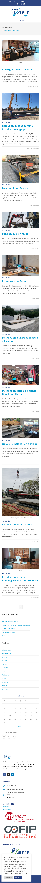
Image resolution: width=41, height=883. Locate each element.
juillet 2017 (5, 689)
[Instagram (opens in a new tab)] (20, 4)
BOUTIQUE (6, 807)
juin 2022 (4, 661)
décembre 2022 (6, 650)
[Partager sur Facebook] (9, 737)
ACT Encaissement (14, 2)
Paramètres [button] (8, 877)
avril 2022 (5, 668)
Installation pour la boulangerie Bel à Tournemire (20, 579)
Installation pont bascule (17, 524)
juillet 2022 (5, 657)
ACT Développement (26, 2)
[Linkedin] (12, 774)
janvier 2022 (5, 678)
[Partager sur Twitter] (4, 737)
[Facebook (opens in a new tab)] (17, 4)
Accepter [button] (18, 877)
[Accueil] (2, 30)
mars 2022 (5, 671)
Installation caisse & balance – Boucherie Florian (20, 392)
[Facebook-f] (4, 774)
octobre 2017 (6, 686)
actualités (6, 66)
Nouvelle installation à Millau (20, 443)
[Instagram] (8, 774)
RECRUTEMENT (7, 809)
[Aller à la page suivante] (36, 607)
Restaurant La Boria (14, 281)
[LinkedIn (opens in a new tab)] (23, 4)
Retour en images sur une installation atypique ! (17, 127)
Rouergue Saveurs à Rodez (18, 69)
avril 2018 (5, 682)
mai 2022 (4, 664)
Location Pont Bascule (15, 188)
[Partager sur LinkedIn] (14, 737)
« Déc (19, 726)
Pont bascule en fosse (15, 233)
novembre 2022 (6, 654)
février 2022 (5, 675)
